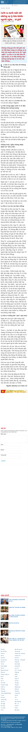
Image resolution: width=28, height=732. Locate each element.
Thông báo (3, 691)
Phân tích (3, 672)
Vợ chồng (3, 707)
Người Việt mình (4, 670)
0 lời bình (4, 23)
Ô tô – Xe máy (18, 670)
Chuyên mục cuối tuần (20, 653)
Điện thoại (17, 710)
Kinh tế (2, 668)
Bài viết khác (4, 651)
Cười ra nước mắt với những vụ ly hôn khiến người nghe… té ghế (12, 16)
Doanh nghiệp (4, 666)
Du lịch (16, 695)
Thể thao (3, 689)
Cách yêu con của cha (14, 623)
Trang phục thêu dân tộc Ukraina (17, 607)
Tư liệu (2, 695)
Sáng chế (17, 661)
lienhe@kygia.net (8, 725)
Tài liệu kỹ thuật (4, 684)
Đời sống (8, 8)
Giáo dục (3, 657)
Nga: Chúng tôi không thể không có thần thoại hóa (17, 615)
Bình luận (4, 434)
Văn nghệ (3, 703)
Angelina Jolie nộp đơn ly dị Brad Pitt (17, 631)
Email (2, 449)
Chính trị (3, 653)
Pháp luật (17, 672)
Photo (2, 676)
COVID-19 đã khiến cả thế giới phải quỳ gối (17, 600)
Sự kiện (16, 680)
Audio (16, 676)
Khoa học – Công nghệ (20, 659)
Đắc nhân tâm (18, 701)
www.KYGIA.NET (16, 722)
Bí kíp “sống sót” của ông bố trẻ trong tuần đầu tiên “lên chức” (17, 639)
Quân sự (17, 678)
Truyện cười (17, 655)
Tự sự (16, 699)
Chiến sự (3, 687)
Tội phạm (17, 691)
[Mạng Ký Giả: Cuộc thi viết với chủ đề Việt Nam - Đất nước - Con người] (14, 391)
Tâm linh (3, 697)
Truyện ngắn (3, 699)
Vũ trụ (2, 710)
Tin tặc (2, 664)
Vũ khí (16, 707)
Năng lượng (17, 687)
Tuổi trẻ (16, 705)
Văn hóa (3, 701)
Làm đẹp (17, 682)
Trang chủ (3, 8)
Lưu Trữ (17, 668)
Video (2, 678)
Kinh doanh (17, 664)
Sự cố (2, 680)
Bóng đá (17, 689)
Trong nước (17, 693)
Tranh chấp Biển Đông (6, 693)
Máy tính (3, 661)
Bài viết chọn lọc (18, 649)
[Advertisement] (14, 412)
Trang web (3, 455)
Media (16, 674)
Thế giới (17, 684)
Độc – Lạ (17, 703)
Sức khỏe (3, 682)
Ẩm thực (3, 649)
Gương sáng (4, 659)
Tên (2, 444)
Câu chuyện (17, 651)
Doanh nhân (17, 666)
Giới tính (17, 657)
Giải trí (2, 655)
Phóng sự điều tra (5, 674)
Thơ (16, 697)
